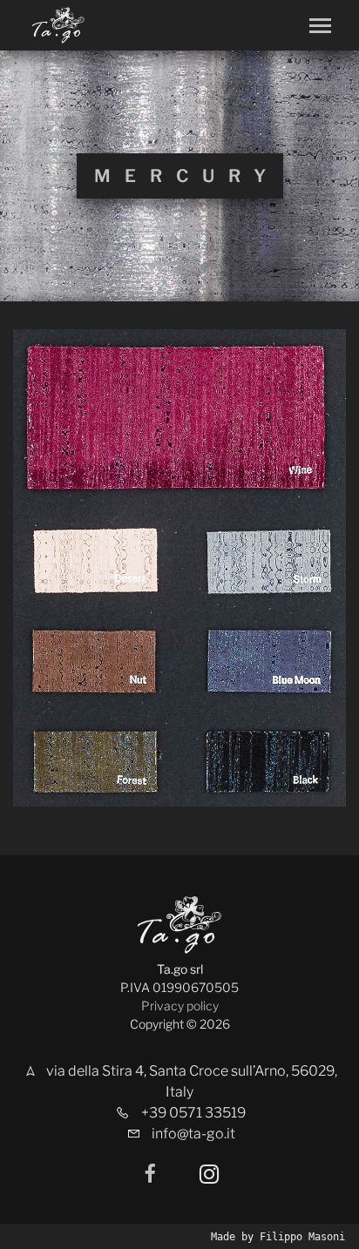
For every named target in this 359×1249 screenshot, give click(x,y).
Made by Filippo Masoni (278, 1237)
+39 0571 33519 (193, 1112)
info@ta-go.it (193, 1133)
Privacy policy (180, 1005)
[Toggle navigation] (320, 25)
